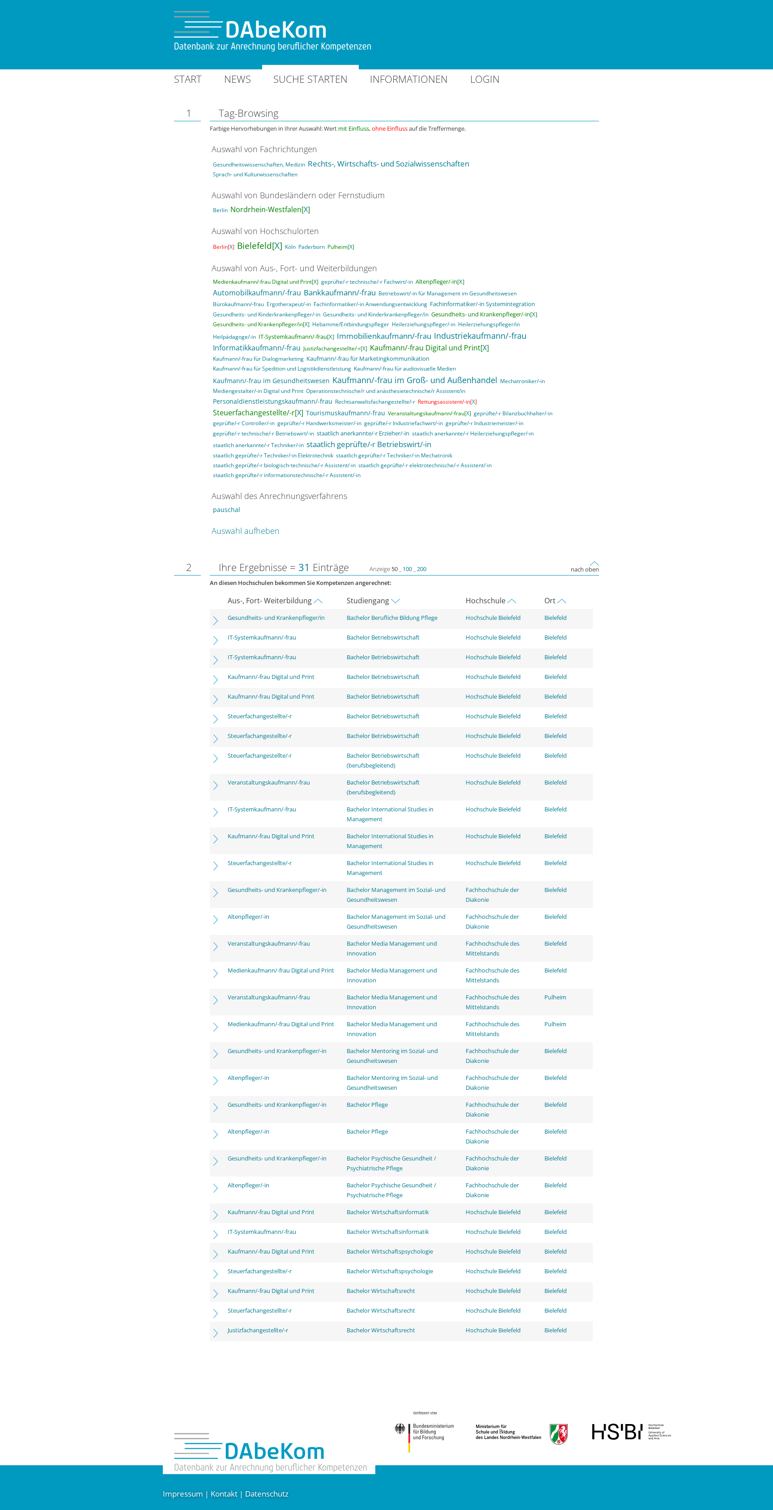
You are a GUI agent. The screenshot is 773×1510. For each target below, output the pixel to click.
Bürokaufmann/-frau (238, 304)
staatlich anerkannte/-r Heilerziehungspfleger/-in (473, 433)
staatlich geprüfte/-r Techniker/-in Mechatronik (394, 455)
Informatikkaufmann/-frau (257, 348)
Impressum (183, 1494)
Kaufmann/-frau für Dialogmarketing (258, 359)
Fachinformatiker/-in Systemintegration (482, 304)
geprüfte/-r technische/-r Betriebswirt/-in (263, 433)
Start (188, 78)
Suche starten (310, 78)
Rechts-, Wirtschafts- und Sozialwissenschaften (388, 163)
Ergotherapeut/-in (289, 304)
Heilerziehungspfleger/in (489, 324)
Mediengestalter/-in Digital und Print (258, 391)
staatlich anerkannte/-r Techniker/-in (258, 445)
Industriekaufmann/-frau (480, 335)
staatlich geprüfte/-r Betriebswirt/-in (368, 444)
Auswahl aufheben (246, 530)
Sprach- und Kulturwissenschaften (255, 174)
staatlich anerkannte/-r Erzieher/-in (363, 433)
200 (421, 569)
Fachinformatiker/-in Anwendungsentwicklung (370, 304)
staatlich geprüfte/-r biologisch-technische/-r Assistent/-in (284, 465)
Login (485, 78)
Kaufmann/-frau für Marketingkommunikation (367, 358)
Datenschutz (267, 1494)
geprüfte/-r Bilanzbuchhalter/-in (513, 413)
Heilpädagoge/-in (234, 337)
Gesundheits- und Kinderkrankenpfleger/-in (266, 314)
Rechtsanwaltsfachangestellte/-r (375, 401)
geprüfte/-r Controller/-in (244, 423)
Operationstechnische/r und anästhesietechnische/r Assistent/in (385, 391)
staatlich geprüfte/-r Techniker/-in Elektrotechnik (273, 455)
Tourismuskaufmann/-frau (345, 413)
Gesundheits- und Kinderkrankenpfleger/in (376, 314)
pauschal (226, 509)
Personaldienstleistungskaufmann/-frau (272, 401)
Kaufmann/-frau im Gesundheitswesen (271, 380)
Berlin (220, 210)
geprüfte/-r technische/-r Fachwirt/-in (367, 282)
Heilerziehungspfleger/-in (423, 324)
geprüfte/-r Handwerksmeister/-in (319, 423)
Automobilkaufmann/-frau (257, 293)
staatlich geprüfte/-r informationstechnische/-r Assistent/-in (287, 475)
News (237, 78)
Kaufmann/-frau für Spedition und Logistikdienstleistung (282, 368)
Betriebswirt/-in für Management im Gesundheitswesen (447, 293)
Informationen (409, 78)
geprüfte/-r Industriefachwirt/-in (403, 423)
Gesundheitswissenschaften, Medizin (259, 164)
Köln (290, 247)
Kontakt (224, 1494)
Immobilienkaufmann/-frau (384, 336)
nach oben (585, 569)
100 (407, 569)
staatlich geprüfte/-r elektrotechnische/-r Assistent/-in (425, 465)
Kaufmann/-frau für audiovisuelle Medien (405, 368)
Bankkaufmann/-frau (340, 292)
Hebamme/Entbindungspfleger (350, 324)
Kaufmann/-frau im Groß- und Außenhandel (414, 380)
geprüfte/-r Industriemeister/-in (484, 423)
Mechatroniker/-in (522, 381)
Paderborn (311, 247)
